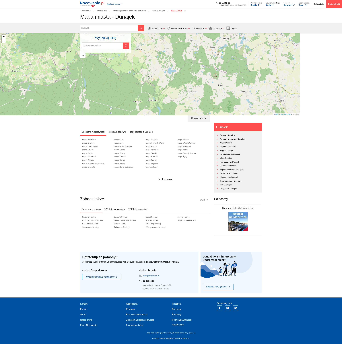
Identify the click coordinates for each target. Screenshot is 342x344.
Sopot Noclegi (152, 217)
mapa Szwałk (151, 160)
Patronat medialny (134, 325)
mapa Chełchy (88, 143)
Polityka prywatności (182, 320)
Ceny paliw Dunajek (228, 188)
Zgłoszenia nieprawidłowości (140, 320)
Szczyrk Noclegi (120, 217)
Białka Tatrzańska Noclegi (125, 220)
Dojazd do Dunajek (228, 147)
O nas (83, 314)
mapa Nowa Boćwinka (123, 167)
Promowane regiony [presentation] (91, 209)
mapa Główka (88, 160)
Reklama (130, 309)
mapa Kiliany (119, 153)
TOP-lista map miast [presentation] (137, 209)
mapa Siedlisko (152, 150)
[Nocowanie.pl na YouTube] (227, 308)
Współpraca (131, 304)
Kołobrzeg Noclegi (153, 224)
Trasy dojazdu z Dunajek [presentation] (141, 132)
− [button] (4, 41)
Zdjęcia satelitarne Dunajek (231, 169)
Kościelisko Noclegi (90, 224)
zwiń (202, 200)
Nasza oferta (86, 320)
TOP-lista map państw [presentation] (114, 209)
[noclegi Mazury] (238, 221)
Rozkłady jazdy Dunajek (230, 154)
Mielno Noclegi (184, 217)
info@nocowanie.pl (151, 276)
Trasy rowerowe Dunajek (230, 181)
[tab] (93, 132)
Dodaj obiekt (334, 4)
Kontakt (83, 304)
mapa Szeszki (152, 156)
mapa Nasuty (119, 163)
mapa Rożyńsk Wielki (155, 143)
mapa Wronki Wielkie (186, 143)
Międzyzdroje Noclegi (187, 220)
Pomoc (83, 309)
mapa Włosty (183, 140)
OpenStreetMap (286, 114)
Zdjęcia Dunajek (227, 150)
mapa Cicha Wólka (90, 146)
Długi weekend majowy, (155, 333)
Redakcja (176, 304)
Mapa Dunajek (226, 143)
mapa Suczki (151, 153)
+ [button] (4, 36)
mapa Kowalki (120, 156)
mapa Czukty (87, 150)
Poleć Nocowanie (88, 325)
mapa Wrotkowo (184, 146)
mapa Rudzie (151, 146)
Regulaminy (178, 325)
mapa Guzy (119, 140)
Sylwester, (168, 333)
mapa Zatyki (183, 150)
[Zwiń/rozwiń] (83, 55)
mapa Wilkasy (152, 167)
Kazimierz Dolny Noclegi (92, 220)
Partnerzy (176, 314)
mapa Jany (118, 143)
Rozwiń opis (197, 118)
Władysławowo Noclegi (155, 227)
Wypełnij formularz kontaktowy (100, 277)
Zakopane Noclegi (121, 227)
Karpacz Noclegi (89, 217)
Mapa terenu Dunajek (229, 177)
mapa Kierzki (119, 150)
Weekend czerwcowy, (180, 333)
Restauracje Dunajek (229, 173)
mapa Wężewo (152, 163)
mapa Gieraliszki (89, 156)
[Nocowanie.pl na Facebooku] (219, 308)
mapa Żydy (182, 156)
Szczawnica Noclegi (90, 227)
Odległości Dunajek (228, 166)
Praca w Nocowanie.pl (136, 314)
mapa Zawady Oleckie (187, 153)
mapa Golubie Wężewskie (93, 163)
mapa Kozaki (119, 160)
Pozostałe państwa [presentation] (117, 132)
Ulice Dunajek (226, 158)
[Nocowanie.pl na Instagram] (235, 308)
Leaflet (276, 114)
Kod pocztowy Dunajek (229, 162)
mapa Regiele (152, 140)
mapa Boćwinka (89, 140)
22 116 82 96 (224, 3)
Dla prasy (176, 309)
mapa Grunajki (88, 167)
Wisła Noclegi (119, 224)
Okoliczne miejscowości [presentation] (93, 132)
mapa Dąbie (87, 153)
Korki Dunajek (226, 185)
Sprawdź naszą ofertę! (216, 287)
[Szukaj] (141, 28)
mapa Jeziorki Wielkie (123, 146)
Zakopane (191, 333)
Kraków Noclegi (152, 220)
